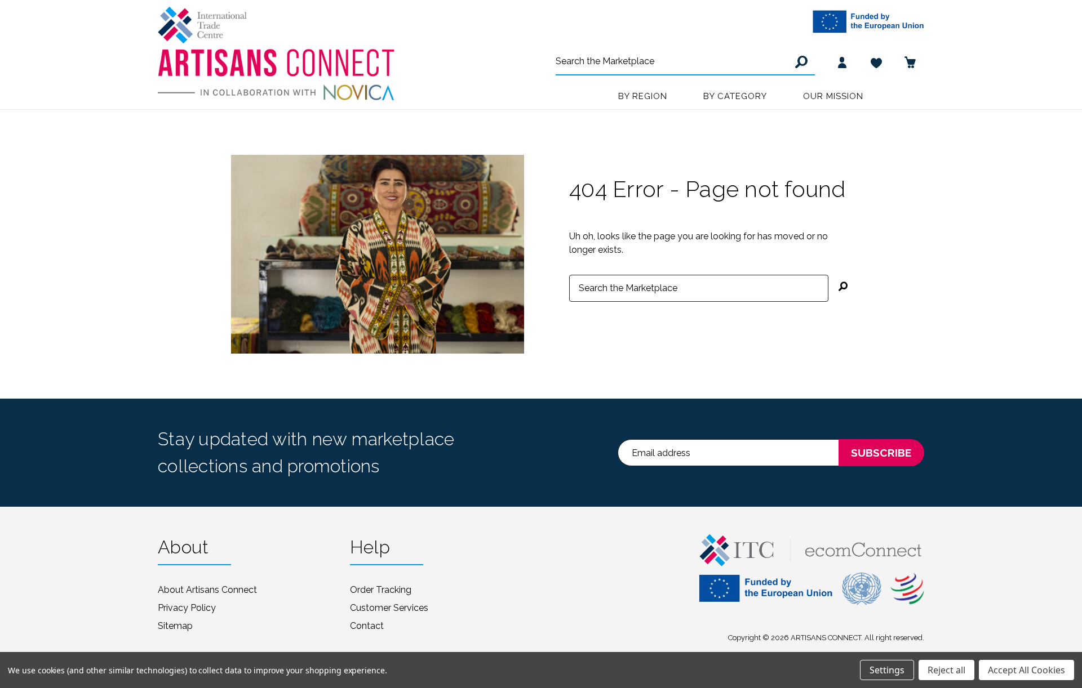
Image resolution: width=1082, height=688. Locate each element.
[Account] (842, 62)
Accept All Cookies (1026, 670)
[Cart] (910, 62)
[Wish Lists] (876, 62)
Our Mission (833, 96)
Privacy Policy (187, 607)
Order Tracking (380, 589)
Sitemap (175, 625)
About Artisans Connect (207, 589)
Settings (887, 670)
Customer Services (389, 607)
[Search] (799, 61)
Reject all (946, 670)
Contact (367, 625)
